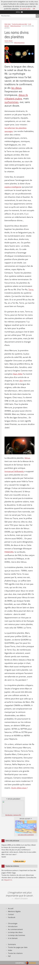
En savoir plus (25, 9)
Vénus (27, 458)
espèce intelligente (12, 187)
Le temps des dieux (15, 932)
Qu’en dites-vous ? (19, 788)
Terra (30, 289)
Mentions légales (14, 911)
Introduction (13, 926)
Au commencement (15, 929)
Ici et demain (13, 938)
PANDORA (9, 552)
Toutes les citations (15, 953)
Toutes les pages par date (17, 947)
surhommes (11, 102)
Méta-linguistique (19, 43)
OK (34, 9)
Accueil (10, 908)
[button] (18, 12)
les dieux (16, 87)
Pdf (9, 956)
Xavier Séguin (8, 41)
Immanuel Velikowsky (14, 471)
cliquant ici (8, 880)
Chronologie (12, 923)
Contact (11, 914)
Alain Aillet (17, 374)
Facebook (11, 917)
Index (10, 950)
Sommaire (12, 944)
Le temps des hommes (16, 935)
